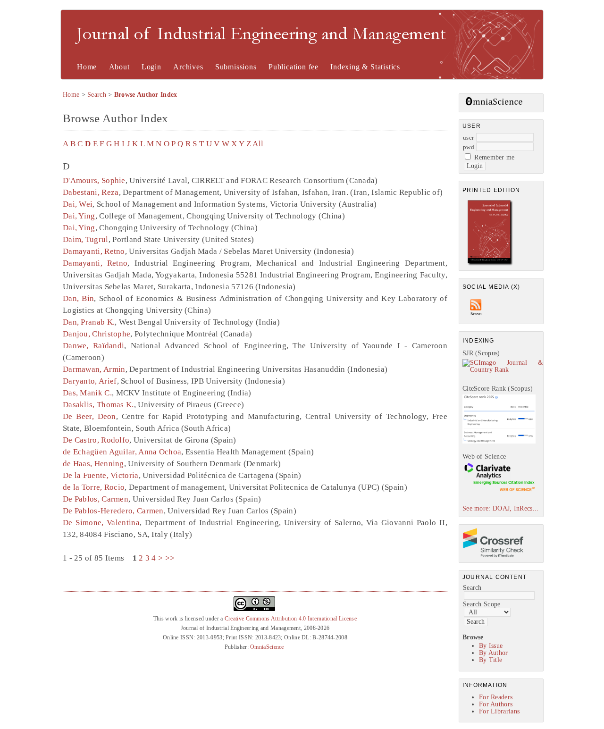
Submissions (236, 67)
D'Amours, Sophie (94, 180)
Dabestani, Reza (91, 192)
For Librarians (499, 711)
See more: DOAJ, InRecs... (500, 508)
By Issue (491, 645)
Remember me (494, 157)
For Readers (495, 697)
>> (170, 557)
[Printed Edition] (490, 264)
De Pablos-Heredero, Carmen (113, 510)
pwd (468, 147)
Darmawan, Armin (94, 369)
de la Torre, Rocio (94, 487)
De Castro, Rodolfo (96, 440)
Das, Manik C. (87, 392)
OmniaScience (267, 647)
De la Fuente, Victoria (101, 475)
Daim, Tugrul (86, 239)
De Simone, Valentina (101, 522)
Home (87, 67)
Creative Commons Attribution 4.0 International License (291, 618)
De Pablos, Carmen (95, 498)
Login (151, 67)
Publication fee (293, 67)
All (257, 143)
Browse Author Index (145, 94)
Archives (188, 67)
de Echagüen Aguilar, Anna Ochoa (122, 451)
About (119, 67)
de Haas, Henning (93, 463)
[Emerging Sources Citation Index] (499, 490)
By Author (493, 652)
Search (472, 587)
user (468, 137)
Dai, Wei (77, 204)
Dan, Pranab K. (89, 322)
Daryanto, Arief (90, 381)
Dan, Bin (78, 298)
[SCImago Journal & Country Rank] (502, 369)
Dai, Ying (79, 215)
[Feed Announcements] (476, 317)
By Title (490, 659)
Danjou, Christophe (96, 333)
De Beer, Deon (89, 416)
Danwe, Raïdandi (93, 345)
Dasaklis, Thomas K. (98, 404)
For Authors (495, 704)
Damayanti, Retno (94, 251)
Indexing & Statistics (365, 67)
